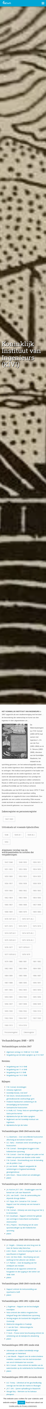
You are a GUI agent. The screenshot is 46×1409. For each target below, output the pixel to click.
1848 (6, 835)
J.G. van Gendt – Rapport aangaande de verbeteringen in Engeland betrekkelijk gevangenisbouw (21, 1169)
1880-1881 (23, 961)
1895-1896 (37, 997)
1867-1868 (37, 905)
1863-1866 (23, 898)
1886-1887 (37, 975)
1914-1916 (23, 1025)
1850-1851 (37, 862)
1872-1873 (23, 926)
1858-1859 (37, 883)
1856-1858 (23, 883)
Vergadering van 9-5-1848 (16, 1072)
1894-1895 (8, 997)
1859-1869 (8, 876)
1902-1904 (8, 1018)
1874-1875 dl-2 (27, 933)
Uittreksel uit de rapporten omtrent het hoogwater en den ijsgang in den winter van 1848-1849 (23, 1272)
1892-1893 (23, 990)
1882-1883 (8, 968)
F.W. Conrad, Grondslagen (16, 1087)
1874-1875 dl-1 (10, 933)
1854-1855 (37, 876)
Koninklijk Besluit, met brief (17, 1093)
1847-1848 (8, 862)
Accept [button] (21, 1402)
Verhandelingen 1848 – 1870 (18, 1040)
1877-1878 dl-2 (10, 954)
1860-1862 (23, 890)
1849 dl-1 (17, 835)
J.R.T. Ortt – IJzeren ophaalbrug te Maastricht (23, 1388)
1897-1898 (23, 1004)
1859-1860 (8, 890)
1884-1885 (37, 968)
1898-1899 (37, 1004)
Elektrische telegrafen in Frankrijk (19, 1324)
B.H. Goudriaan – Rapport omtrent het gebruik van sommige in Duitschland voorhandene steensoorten (24, 1219)
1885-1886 (23, 975)
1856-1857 (8, 883)
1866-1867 (8, 905)
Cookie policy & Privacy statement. (23, 1406)
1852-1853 (23, 876)
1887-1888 (8, 983)
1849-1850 (23, 862)
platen (8, 1178)
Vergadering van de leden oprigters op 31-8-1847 (25, 1055)
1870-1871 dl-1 (10, 919)
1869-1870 (23, 912)
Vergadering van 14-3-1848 (16, 1066)
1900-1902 (23, 1011)
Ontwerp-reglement (13, 1090)
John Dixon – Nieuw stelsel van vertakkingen (23, 1175)
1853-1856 (23, 869)
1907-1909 (37, 1018)
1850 (6, 842)
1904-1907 (23, 1018)
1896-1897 (8, 1004)
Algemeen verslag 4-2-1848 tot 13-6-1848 (22, 1052)
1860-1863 (37, 890)
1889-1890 (23, 983)
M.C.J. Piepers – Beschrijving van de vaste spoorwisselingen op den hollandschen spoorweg (22, 1228)
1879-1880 (8, 961)
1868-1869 (8, 912)
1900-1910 (37, 1011)
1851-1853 (8, 869)
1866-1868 (23, 905)
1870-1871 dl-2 (27, 919)
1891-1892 (8, 990)
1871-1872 (8, 926)
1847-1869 (9, 819)
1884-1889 (8, 975)
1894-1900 (23, 997)
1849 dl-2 (30, 835)
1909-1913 (8, 1025)
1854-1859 (37, 869)
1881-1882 (37, 961)
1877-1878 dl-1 (24, 947)
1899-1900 (8, 1011)
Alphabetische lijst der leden (17, 1125)
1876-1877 (8, 947)
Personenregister (11, 1032)
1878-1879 (26, 954)
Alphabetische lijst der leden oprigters (20, 1116)
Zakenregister (29, 1032)
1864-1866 (37, 898)
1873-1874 (37, 926)
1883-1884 (23, 968)
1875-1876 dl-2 (27, 940)
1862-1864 (8, 898)
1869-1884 (37, 912)
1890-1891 (37, 983)
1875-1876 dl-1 (10, 940)
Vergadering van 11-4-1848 (16, 1069)
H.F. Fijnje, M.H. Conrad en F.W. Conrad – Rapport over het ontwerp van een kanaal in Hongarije (23, 1204)
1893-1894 (37, 990)
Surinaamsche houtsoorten (16, 1107)
